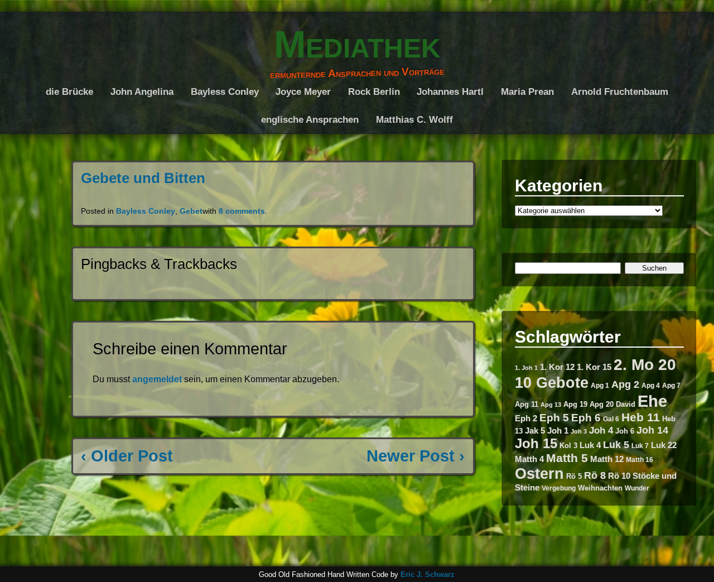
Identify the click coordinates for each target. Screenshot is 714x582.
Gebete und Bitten (143, 178)
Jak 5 (535, 430)
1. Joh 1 (526, 367)
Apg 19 (575, 404)
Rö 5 (574, 476)
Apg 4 (650, 385)
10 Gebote (551, 382)
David (625, 404)
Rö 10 (619, 476)
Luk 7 (640, 446)
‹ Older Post (127, 456)
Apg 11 (526, 404)
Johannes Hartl (450, 91)
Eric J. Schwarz (428, 574)
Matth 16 (639, 460)
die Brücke (69, 91)
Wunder (637, 488)
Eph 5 (554, 418)
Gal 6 (611, 419)
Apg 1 (600, 385)
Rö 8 (595, 475)
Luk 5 (616, 444)
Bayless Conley (225, 91)
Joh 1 (557, 430)
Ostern (539, 473)
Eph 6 (586, 418)
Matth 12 (607, 459)
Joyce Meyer (303, 91)
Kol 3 (568, 445)
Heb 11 (640, 417)
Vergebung (559, 488)
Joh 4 (601, 430)
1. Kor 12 (557, 367)
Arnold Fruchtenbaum (619, 91)
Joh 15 (536, 443)
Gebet (191, 210)
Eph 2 (526, 418)
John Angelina (141, 91)
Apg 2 (625, 384)
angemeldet (157, 379)
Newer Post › (415, 456)
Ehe (652, 401)
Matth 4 (529, 459)
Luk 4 (590, 445)
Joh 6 (624, 431)
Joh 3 (579, 431)
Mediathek (357, 44)
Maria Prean (527, 91)
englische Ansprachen (310, 119)
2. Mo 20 (645, 364)
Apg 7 (671, 385)
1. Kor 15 (594, 367)
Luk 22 (664, 445)
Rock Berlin (374, 91)
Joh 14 (652, 430)
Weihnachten (600, 488)
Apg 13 (551, 404)
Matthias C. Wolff (414, 119)
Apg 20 (602, 404)
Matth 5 (567, 457)
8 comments (242, 210)
